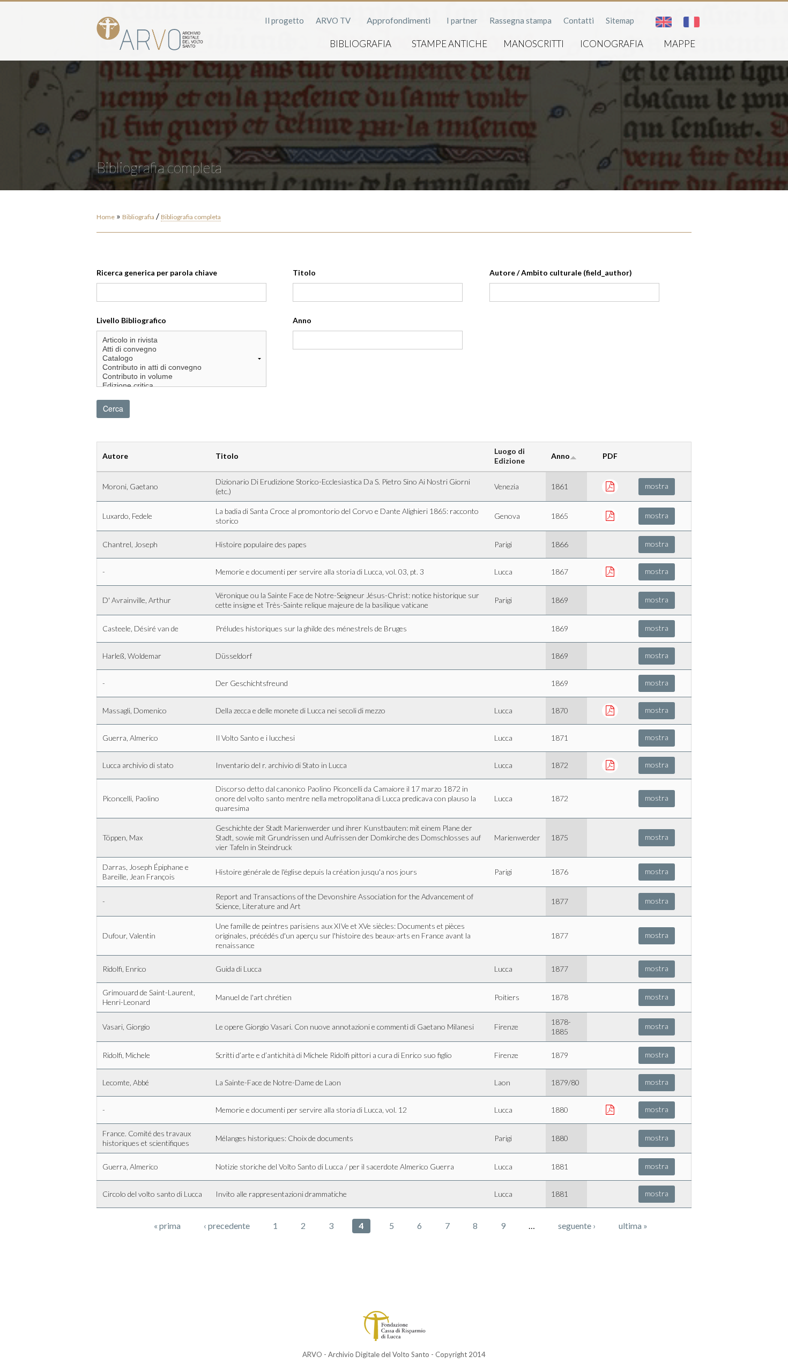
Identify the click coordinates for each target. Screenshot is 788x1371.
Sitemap (620, 20)
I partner (462, 20)
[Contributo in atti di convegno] (181, 367)
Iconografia (611, 43)
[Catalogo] (181, 358)
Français (691, 22)
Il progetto (284, 20)
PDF (610, 455)
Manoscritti (533, 43)
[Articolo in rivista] (181, 340)
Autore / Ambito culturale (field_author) (560, 272)
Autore (115, 455)
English (664, 22)
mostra (656, 485)
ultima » (633, 1225)
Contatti (578, 20)
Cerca (113, 408)
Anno (302, 320)
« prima (167, 1225)
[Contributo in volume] (181, 376)
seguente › (577, 1225)
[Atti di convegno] (181, 349)
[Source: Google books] (610, 485)
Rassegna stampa (520, 20)
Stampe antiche (449, 43)
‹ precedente (227, 1225)
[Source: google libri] (610, 571)
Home (105, 217)
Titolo (304, 272)
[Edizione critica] (181, 385)
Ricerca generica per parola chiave (156, 272)
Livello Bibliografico (131, 320)
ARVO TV (333, 20)
